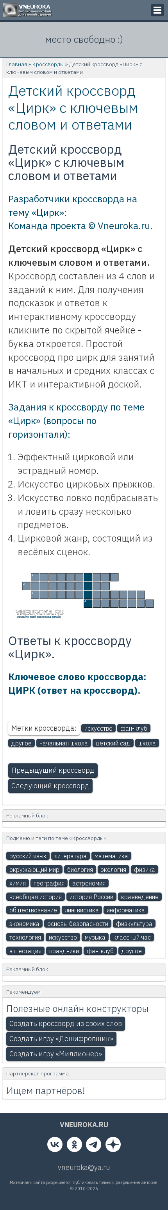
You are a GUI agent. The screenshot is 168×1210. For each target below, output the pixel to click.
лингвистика (82, 910)
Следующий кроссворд (50, 785)
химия (17, 883)
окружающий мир (34, 869)
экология (113, 869)
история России (91, 897)
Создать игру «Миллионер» (55, 1053)
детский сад (113, 743)
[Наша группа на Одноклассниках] (74, 1146)
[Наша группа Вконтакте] (55, 1146)
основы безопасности (77, 924)
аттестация (25, 951)
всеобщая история (35, 897)
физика (144, 869)
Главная (16, 64)
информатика (126, 910)
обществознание (33, 910)
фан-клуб (133, 728)
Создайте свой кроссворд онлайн (39, 617)
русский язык (27, 856)
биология (80, 869)
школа (147, 743)
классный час (132, 937)
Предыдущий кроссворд (53, 770)
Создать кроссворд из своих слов (65, 1023)
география (49, 883)
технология (25, 937)
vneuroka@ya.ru (84, 1167)
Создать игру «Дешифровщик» (61, 1038)
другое (21, 743)
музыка (95, 937)
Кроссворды (48, 64)
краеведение (140, 897)
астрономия (88, 883)
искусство (98, 728)
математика (111, 856)
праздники (64, 951)
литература (70, 856)
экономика (24, 924)
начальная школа (63, 743)
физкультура (134, 924)
